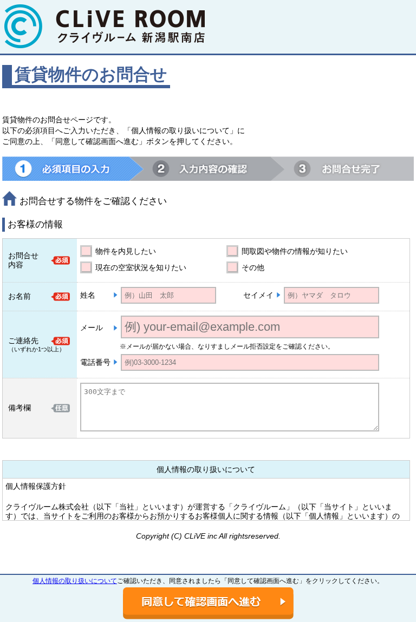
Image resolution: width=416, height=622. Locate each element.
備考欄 (19, 407)
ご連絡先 (23, 340)
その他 (253, 267)
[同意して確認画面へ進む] (208, 603)
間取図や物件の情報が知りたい (295, 251)
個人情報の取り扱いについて (74, 581)
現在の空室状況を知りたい (140, 267)
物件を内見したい (125, 251)
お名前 (19, 296)
